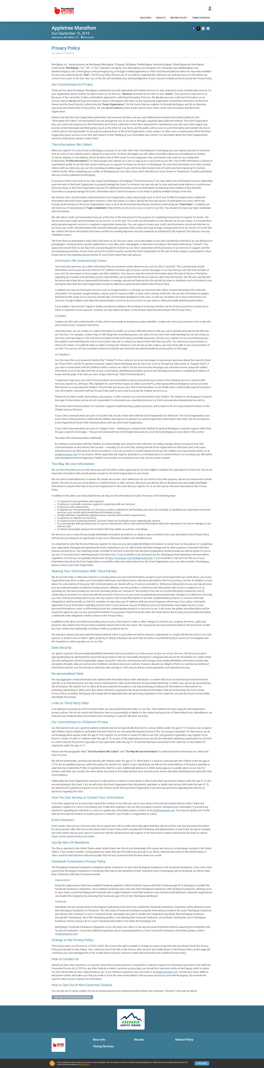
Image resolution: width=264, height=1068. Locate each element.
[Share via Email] (203, 28)
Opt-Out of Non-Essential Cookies (72, 997)
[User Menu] (209, 8)
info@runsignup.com (66, 454)
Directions (88, 37)
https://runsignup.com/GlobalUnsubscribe (130, 558)
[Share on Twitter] (198, 28)
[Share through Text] (208, 28)
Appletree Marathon (74, 28)
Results (161, 17)
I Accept (201, 1063)
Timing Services (201, 17)
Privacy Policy (84, 1064)
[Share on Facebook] (194, 28)
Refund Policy (178, 17)
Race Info (145, 17)
